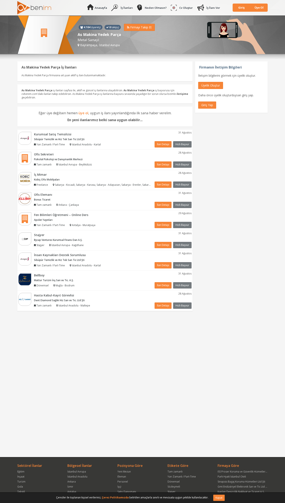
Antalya (71, 491)
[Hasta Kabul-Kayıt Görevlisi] (25, 299)
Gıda (20, 486)
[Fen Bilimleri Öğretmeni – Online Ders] (25, 218)
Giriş (241, 7)
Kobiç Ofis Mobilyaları (47, 179)
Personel (122, 481)
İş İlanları (127, 8)
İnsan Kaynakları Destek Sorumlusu (60, 255)
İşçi (119, 486)
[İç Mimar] (25, 178)
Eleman (121, 476)
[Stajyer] (25, 238)
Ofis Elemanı (43, 195)
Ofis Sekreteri (44, 154)
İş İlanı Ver (213, 8)
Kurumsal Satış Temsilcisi (52, 134)
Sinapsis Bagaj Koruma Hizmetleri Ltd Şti (241, 481)
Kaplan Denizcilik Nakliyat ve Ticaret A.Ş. (241, 491)
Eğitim (20, 471)
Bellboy (39, 275)
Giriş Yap (207, 105)
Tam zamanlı (175, 471)
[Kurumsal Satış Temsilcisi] (25, 138)
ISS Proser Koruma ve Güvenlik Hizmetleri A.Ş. (244, 471)
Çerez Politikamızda (115, 497)
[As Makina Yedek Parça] (49, 34)
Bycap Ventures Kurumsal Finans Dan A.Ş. (58, 240)
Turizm (21, 481)
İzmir (70, 486)
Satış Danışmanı (126, 491)
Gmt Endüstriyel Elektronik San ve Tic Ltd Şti (243, 486)
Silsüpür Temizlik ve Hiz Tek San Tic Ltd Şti (59, 139)
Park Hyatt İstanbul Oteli (232, 476)
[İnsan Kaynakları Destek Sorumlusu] (25, 259)
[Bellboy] (25, 279)
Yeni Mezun (124, 471)
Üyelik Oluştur (210, 85)
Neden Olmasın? (156, 8)
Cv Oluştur (186, 8)
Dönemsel (174, 481)
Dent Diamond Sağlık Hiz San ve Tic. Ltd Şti (59, 300)
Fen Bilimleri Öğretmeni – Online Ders (61, 215)
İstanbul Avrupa (76, 471)
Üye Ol (259, 7)
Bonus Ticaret (42, 199)
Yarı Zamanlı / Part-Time (182, 476)
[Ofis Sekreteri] (25, 158)
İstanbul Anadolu (77, 476)
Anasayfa (101, 8)
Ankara (71, 481)
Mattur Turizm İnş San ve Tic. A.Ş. (54, 280)
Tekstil (21, 491)
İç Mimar (40, 175)
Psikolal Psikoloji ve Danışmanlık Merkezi (58, 159)
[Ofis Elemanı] (25, 198)
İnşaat (20, 476)
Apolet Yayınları (43, 220)
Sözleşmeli (174, 486)
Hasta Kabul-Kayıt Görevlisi (54, 295)
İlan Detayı (163, 144)
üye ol (83, 113)
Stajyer (39, 235)
